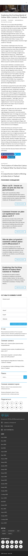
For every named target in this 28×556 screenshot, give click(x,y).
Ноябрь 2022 (4, 487)
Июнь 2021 (3, 508)
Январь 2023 (4, 480)
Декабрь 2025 (4, 465)
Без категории (9, 22)
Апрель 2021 (4, 512)
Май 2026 (3, 448)
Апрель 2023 (4, 476)
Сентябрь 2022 (4, 494)
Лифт (18, 530)
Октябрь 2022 (4, 490)
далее (13, 174)
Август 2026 (4, 437)
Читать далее (20, 204)
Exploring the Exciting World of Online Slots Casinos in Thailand (12, 269)
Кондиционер (11, 530)
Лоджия (4, 533)
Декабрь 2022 (4, 483)
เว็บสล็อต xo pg (10, 35)
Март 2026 (3, 455)
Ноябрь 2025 (4, 469)
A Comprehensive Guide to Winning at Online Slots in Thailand (12, 367)
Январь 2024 (4, 473)
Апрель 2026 (4, 451)
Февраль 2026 (4, 458)
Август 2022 (4, 498)
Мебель (10, 533)
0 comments (10, 20)
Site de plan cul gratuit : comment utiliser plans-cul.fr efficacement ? (12, 241)
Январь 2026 (4, 462)
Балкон (3, 530)
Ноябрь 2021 (4, 505)
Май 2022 (3, 501)
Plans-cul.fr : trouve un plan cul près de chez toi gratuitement (12, 188)
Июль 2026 (3, 440)
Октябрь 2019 (4, 515)
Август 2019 (4, 523)
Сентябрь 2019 (4, 519)
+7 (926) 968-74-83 (8, 426)
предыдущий (14, 166)
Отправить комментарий (18, 324)
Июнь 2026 (3, 444)
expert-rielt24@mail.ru (9, 429)
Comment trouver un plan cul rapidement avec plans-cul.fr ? (13, 214)
